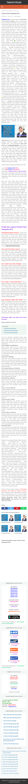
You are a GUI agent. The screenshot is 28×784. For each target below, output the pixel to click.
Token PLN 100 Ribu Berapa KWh (11, 730)
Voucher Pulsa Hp (18, 533)
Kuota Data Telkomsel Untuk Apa (11, 330)
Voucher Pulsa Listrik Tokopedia (10, 332)
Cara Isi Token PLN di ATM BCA (10, 768)
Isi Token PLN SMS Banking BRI (10, 736)
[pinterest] (17, 508)
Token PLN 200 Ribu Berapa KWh (11, 723)
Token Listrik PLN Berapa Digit (10, 771)
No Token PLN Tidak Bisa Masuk (11, 743)
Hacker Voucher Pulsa (6, 522)
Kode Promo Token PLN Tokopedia (11, 773)
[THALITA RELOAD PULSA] (14, 2)
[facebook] (4, 508)
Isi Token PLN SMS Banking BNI (10, 733)
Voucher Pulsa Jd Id (19, 522)
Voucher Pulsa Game (5, 533)
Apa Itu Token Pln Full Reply (9, 720)
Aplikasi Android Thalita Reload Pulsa (12, 717)
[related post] (7, 517)
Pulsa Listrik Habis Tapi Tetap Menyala (12, 714)
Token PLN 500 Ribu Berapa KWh (11, 726)
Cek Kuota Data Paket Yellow (10, 328)
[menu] (2, 6)
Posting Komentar (17, 16)
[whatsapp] (23, 508)
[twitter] (11, 508)
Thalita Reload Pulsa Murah (15, 780)
